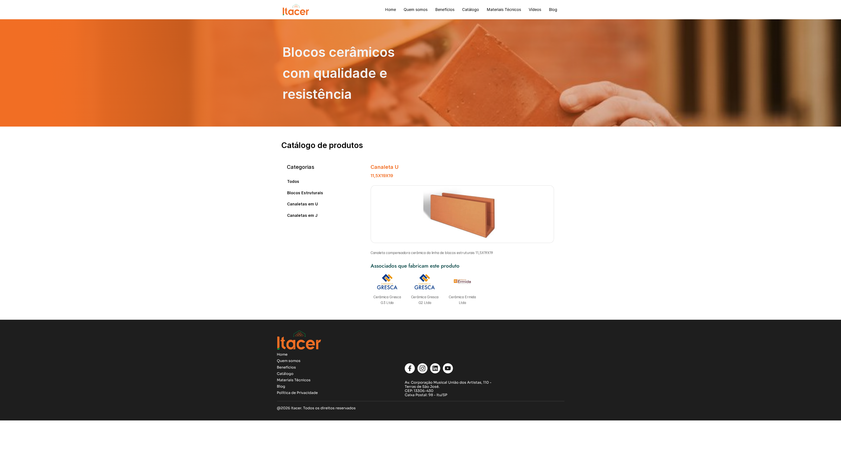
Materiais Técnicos (504, 9)
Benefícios (444, 9)
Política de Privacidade (297, 392)
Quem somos (416, 9)
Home (390, 9)
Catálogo (470, 9)
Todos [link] (293, 181)
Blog (553, 9)
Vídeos (535, 9)
